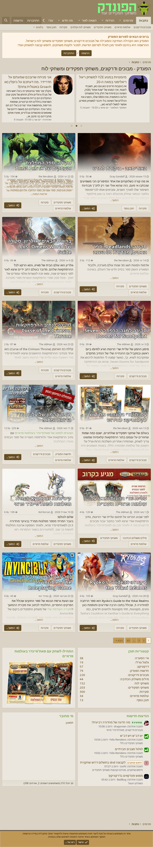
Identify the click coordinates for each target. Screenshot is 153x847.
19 (81, 662)
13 (81, 700)
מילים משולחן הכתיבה (135, 679)
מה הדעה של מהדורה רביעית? (117, 722)
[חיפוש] (6, 20)
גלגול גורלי (142, 662)
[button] (120, 20)
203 (82, 687)
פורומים (128, 20)
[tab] (81, 126)
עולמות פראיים (122, 27)
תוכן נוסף (51, 27)
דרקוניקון (143, 666)
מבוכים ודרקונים (142, 27)
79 (81, 671)
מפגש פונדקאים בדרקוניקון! (107, 77)
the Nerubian (121, 260)
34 (81, 696)
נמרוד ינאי (43, 596)
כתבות (143, 20)
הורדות (110, 20)
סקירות (63, 27)
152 (82, 683)
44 (81, 679)
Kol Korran (44, 512)
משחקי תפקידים (102, 27)
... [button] (134, 640)
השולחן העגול (135, 783)
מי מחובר (66, 716)
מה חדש (67, 20)
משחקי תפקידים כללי (131, 743)
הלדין (48, 114)
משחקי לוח (142, 683)
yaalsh (69, 722)
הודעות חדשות (138, 716)
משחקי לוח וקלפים (81, 27)
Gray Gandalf (117, 176)
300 (82, 692)
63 (128, 640)
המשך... (114, 200)
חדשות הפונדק (139, 671)
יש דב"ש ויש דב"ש (131, 736)
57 (81, 666)
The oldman (48, 260)
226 (82, 675)
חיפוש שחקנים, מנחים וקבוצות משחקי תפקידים (117, 770)
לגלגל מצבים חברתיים (129, 749)
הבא (120, 640)
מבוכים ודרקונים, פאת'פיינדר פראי (124, 730)
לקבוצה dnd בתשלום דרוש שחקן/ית (111, 762)
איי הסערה (142, 658)
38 (81, 658)
